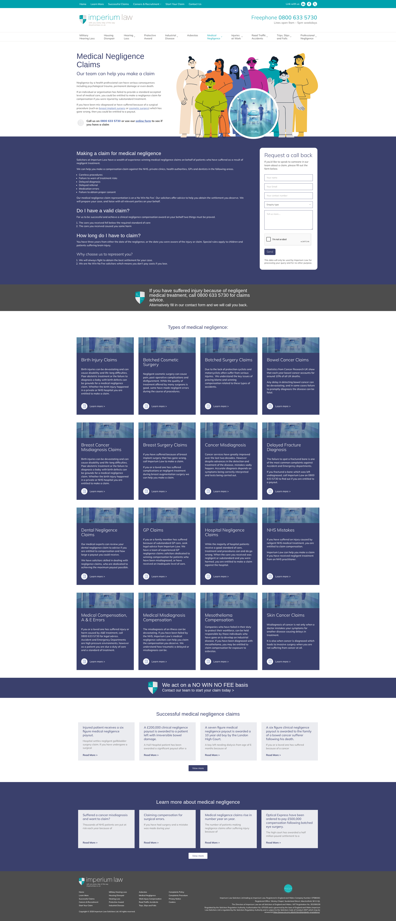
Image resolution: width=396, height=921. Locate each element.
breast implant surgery (112, 108)
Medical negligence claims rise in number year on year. (228, 817)
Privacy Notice (175, 899)
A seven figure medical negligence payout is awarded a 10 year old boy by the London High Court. (228, 733)
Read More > (90, 755)
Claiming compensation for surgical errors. (163, 817)
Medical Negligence (147, 895)
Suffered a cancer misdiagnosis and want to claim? (105, 817)
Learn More (97, 4)
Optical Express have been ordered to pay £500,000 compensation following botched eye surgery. (289, 820)
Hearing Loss (114, 899)
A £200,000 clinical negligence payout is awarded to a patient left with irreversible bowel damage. (166, 733)
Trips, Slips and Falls (147, 905)
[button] (160, 4)
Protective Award (150, 37)
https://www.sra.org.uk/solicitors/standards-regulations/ (296, 912)
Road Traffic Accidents (148, 902)
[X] (315, 4)
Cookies (172, 902)
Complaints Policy (176, 892)
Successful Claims (118, 4)
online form (143, 121)
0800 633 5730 (298, 17)
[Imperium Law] (106, 20)
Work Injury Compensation (150, 899)
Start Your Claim (175, 4)
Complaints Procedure (178, 895)
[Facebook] (309, 4)
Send (270, 251)
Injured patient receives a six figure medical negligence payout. (103, 731)
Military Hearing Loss (87, 37)
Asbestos (192, 35)
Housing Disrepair (109, 37)
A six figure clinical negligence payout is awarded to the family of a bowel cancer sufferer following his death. (289, 733)
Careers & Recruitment (88, 902)
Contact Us (195, 4)
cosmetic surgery (139, 108)
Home (83, 4)
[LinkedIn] (303, 4)
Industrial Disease (116, 905)
